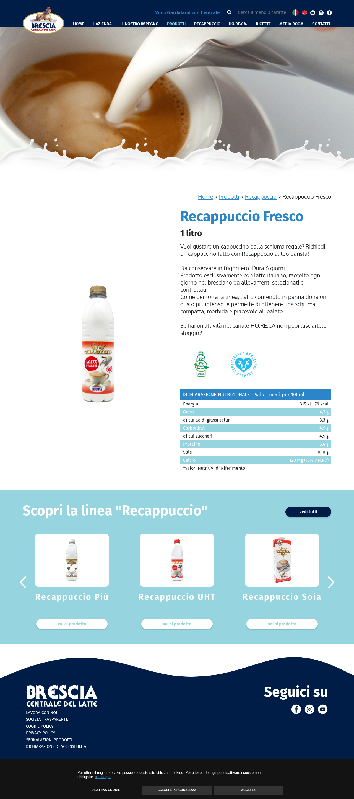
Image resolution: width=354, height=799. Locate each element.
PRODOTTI (176, 23)
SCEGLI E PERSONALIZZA (177, 790)
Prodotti (229, 196)
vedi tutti (308, 511)
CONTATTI (321, 23)
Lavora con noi (41, 712)
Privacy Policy (40, 732)
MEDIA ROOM (291, 23)
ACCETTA (248, 790)
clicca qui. (103, 777)
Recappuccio (261, 196)
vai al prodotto (72, 623)
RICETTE (263, 23)
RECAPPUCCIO (207, 23)
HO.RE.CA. (238, 23)
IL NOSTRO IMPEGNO (139, 23)
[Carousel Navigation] (177, 582)
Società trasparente (47, 719)
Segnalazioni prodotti (49, 739)
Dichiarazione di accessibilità (56, 746)
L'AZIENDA (102, 23)
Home (205, 196)
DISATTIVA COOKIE (106, 790)
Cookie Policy (39, 726)
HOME (78, 23)
